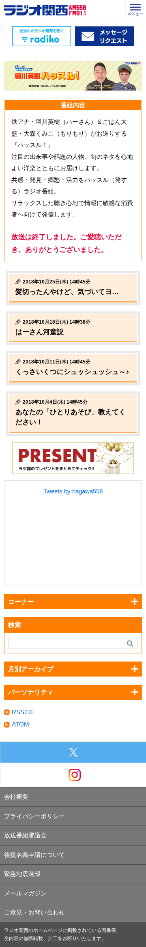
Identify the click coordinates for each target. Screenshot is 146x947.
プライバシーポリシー (34, 816)
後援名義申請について (34, 854)
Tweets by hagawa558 (73, 491)
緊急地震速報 (22, 873)
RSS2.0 (22, 712)
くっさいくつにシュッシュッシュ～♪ (72, 372)
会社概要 (16, 796)
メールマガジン (25, 893)
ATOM (20, 724)
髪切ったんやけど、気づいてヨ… (67, 292)
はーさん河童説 (39, 332)
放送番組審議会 (25, 835)
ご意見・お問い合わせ (34, 912)
